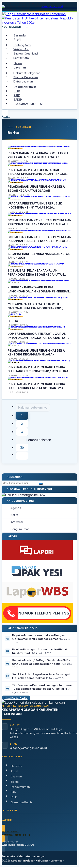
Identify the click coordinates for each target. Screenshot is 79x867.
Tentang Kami (22, 45)
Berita (15, 781)
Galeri (18, 63)
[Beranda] (5, 112)
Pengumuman (20, 786)
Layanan (16, 776)
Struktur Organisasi (25, 53)
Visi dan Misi (21, 49)
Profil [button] (17, 39)
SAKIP (18, 99)
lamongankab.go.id (52, 6)
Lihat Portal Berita (16, 698)
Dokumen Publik (25, 86)
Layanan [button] (20, 67)
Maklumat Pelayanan (26, 73)
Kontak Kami (21, 57)
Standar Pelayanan (25, 77)
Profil (14, 771)
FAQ (14, 792)
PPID (17, 91)
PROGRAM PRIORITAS (29, 103)
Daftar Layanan (23, 81)
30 (22, 447)
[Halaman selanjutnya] (22, 456)
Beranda (20, 35)
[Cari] (41, 484)
